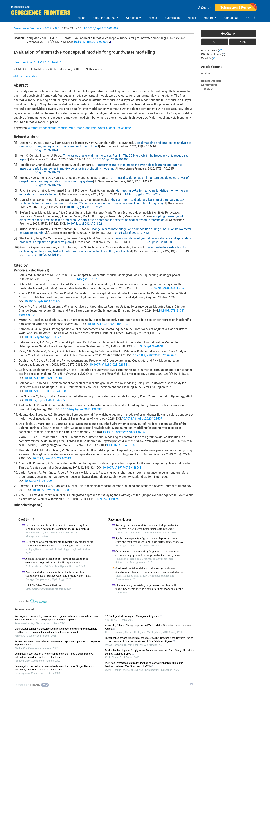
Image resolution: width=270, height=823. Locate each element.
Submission (172, 17)
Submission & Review (236, 7)
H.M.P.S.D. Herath (48, 62)
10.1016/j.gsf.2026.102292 (43, 185)
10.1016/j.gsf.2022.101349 (43, 255)
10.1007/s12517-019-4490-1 (121, 467)
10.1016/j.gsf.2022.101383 (155, 242)
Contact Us (231, 17)
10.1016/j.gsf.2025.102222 (84, 207)
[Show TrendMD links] (191, 684)
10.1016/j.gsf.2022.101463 (131, 233)
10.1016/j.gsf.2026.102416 (43, 150)
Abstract (206, 73)
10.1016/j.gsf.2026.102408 (110, 159)
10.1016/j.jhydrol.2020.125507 (142, 418)
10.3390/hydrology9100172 (42, 337)
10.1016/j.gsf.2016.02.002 (101, 28)
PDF (214, 42)
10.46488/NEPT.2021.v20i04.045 (154, 355)
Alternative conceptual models (47, 128)
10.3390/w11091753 (106, 499)
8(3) (57, 28)
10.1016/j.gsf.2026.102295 (43, 172)
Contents (132, 17)
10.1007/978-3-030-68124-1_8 (45, 391)
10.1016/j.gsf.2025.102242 (142, 194)
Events (153, 17)
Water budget (106, 128)
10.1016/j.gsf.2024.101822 (84, 223)
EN (247, 17)
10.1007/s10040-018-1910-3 (126, 445)
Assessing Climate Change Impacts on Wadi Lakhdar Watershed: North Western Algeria (148, 627)
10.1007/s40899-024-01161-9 (164, 288)
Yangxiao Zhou (23, 62)
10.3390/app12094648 (148, 346)
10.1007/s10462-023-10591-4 (107, 324)
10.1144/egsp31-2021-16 (86, 279)
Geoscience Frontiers (27, 28)
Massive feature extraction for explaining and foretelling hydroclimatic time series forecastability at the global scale (103, 249)
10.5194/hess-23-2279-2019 (52, 458)
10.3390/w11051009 (38, 480)
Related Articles (211, 80)
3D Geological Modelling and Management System (132, 616)
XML (243, 42)
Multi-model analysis (82, 128)
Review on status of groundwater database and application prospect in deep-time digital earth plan (57, 643)
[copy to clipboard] (110, 42)
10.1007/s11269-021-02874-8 (109, 364)
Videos (191, 17)
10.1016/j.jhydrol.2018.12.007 (52, 490)
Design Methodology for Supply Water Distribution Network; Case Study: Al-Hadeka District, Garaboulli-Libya (149, 652)
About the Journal (104, 17)
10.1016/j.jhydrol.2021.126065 (44, 400)
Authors (208, 17)
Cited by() (209, 58)
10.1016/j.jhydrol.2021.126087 (81, 409)
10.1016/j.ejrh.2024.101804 (42, 301)
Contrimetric (209, 85)
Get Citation (228, 33)
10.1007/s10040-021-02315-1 (44, 378)
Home (81, 17)
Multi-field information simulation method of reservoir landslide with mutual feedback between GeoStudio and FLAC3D (144, 665)
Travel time (123, 128)
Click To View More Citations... (44, 585)
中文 (253, 17)
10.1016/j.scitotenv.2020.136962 (124, 432)
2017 (48, 28)
